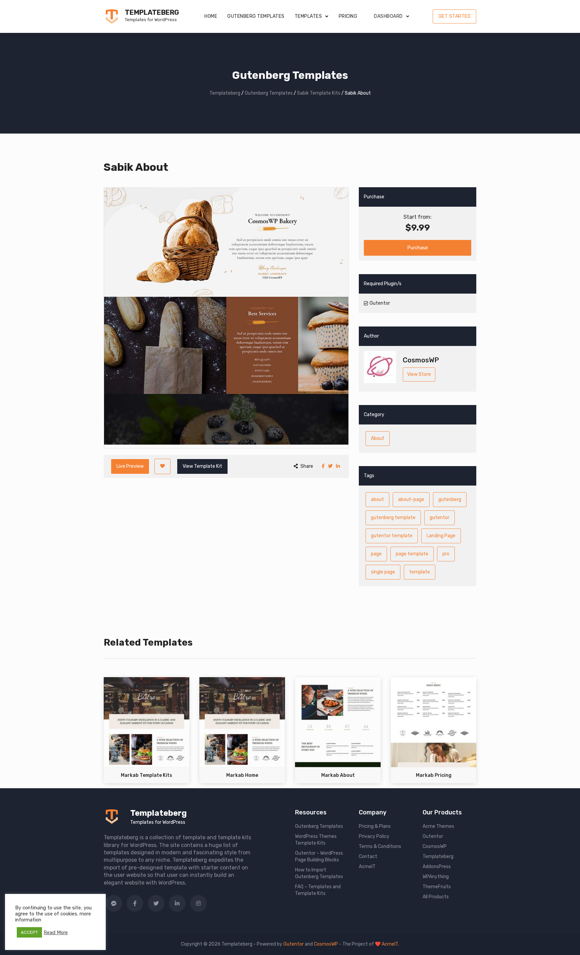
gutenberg (449, 499)
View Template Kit (202, 466)
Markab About (338, 775)
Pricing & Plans (375, 826)
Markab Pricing (433, 775)
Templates (308, 16)
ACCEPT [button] (29, 932)
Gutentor (433, 836)
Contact (368, 856)
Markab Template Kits (146, 775)
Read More (56, 932)
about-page (411, 499)
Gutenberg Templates (256, 16)
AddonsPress (437, 866)
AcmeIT (367, 866)
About (377, 438)
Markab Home (242, 775)
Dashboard (388, 16)
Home (210, 16)
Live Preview (130, 466)
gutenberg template (393, 517)
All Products (436, 897)
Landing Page (441, 536)
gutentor (439, 517)
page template (412, 554)
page (376, 554)
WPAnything (436, 876)
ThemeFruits (437, 887)
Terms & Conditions (380, 846)
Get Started (454, 16)
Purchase (417, 248)
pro (445, 554)
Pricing (348, 16)
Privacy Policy (374, 836)
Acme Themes (438, 826)
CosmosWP (435, 846)
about (377, 499)
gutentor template (392, 536)
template (419, 572)
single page (383, 572)
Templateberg (152, 12)
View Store (419, 374)
